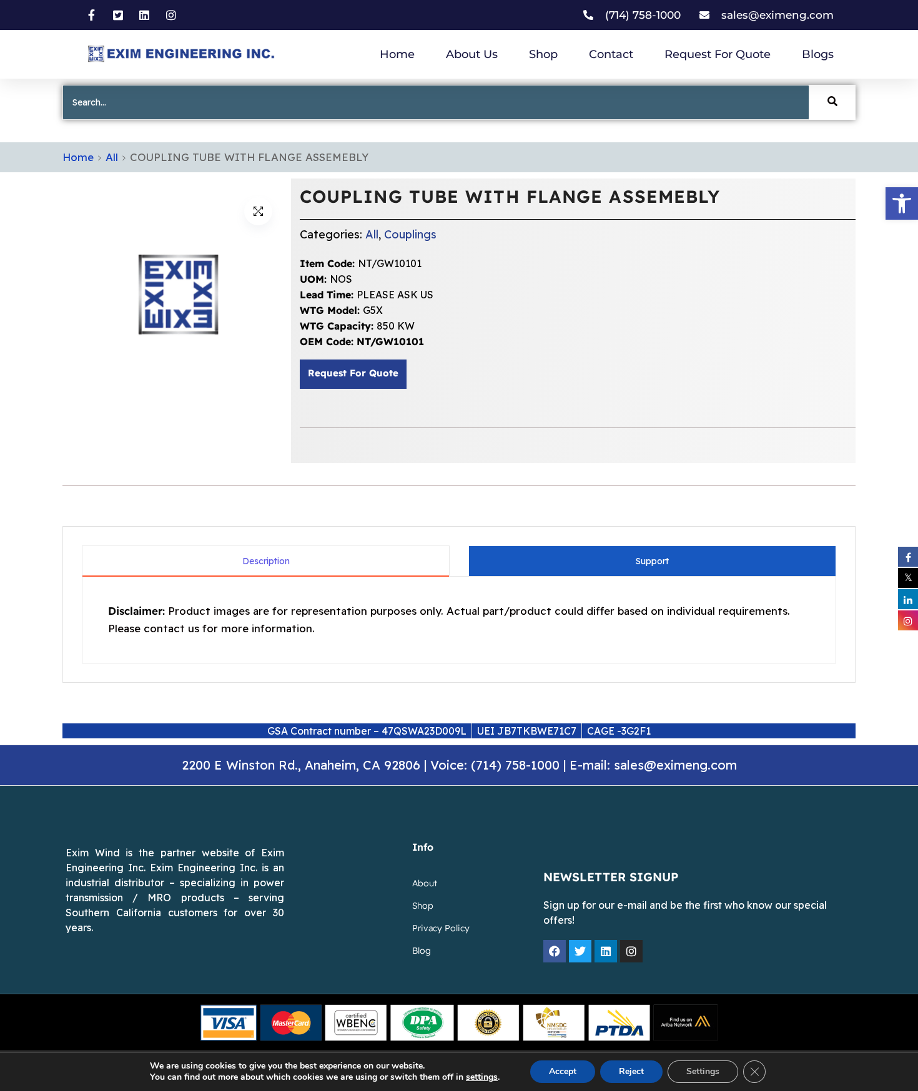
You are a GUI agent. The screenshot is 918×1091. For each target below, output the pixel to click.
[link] (902, 203)
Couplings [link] (410, 234)
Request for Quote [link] (717, 54)
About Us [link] (472, 54)
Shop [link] (543, 54)
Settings (702, 1071)
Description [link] (266, 561)
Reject (631, 1071)
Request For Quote (353, 373)
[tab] (266, 561)
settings (482, 1077)
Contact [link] (611, 54)
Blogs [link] (818, 54)
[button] (258, 211)
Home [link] (397, 54)
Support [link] (652, 561)
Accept (562, 1071)
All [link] (112, 157)
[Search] (832, 102)
